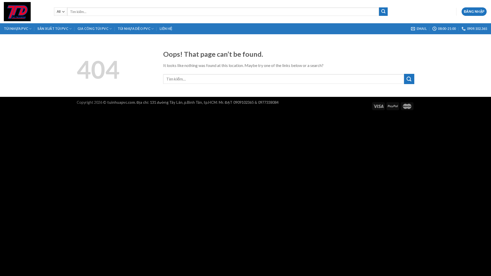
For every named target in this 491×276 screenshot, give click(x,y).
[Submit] (383, 11)
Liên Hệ (166, 29)
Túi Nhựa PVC (16, 29)
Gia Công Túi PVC (92, 29)
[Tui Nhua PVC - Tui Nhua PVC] (25, 11)
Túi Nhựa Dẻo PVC (134, 29)
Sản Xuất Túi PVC (52, 29)
